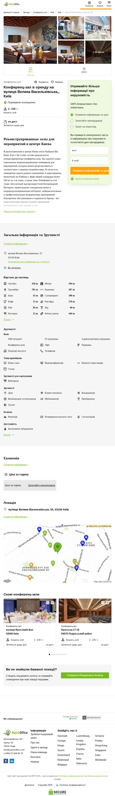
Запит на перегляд (85, 126)
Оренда (26, 12)
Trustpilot (72, 190)
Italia (78, 758)
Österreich (81, 763)
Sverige (62, 740)
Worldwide (100, 760)
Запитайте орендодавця (88, 120)
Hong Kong (101, 745)
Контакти (35, 757)
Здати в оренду (39, 747)
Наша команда (39, 752)
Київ (52, 12)
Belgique (62, 764)
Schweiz (99, 736)
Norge (61, 745)
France (80, 754)
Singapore (100, 750)
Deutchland (64, 755)
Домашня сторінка (11, 12)
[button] (47, 603)
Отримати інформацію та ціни (91, 114)
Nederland (63, 760)
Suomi (61, 750)
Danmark (62, 736)
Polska (98, 740)
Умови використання (98, 776)
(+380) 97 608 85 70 (13, 753)
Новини (35, 762)
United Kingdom (81, 742)
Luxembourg (83, 736)
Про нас (35, 742)
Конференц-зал (40, 12)
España (80, 749)
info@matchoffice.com (14, 750)
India (97, 755)
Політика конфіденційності (71, 776)
